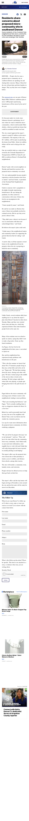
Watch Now (24, 2)
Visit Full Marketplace (22, 591)
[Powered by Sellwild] (24, 686)
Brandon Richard (12, 68)
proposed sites (9, 97)
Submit (5, 580)
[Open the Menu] (2, 2)
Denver (5, 14)
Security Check (6, 570)
